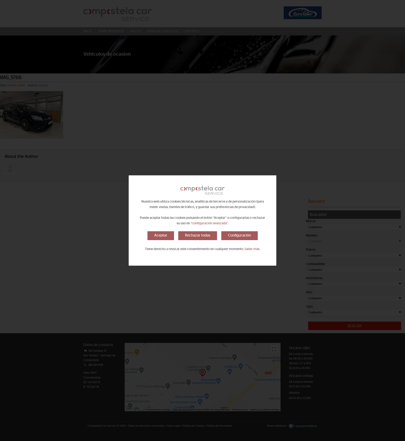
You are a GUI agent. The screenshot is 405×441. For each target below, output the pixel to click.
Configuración (239, 235)
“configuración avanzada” (209, 223)
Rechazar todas (197, 235)
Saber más (251, 249)
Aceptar (160, 235)
